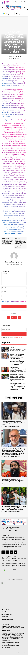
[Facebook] (12, 2)
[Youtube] (24, 2)
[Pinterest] (15, 317)
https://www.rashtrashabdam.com (14, 264)
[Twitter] (21, 2)
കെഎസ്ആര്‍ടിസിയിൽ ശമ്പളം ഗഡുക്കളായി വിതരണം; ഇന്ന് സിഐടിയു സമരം (7, 242)
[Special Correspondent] (14, 256)
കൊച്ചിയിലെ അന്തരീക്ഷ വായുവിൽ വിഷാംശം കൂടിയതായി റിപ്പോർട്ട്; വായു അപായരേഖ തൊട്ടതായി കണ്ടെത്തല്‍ (20, 244)
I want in (13, 334)
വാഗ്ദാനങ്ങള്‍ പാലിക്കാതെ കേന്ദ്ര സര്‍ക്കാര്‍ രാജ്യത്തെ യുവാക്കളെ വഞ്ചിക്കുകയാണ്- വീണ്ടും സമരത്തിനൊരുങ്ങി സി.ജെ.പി (18, 377)
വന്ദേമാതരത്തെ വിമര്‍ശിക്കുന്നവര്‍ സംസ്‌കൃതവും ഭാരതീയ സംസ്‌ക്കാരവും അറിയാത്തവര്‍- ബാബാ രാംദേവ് (18, 369)
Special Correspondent (15, 56)
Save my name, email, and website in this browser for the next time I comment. (14, 302)
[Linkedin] (18, 2)
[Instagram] (15, 2)
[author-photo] (2, 426)
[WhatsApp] (19, 317)
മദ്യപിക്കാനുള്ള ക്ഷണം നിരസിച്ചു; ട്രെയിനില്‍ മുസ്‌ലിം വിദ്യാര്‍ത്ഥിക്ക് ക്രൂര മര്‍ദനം (18, 349)
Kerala (14, 29)
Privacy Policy (18, 337)
